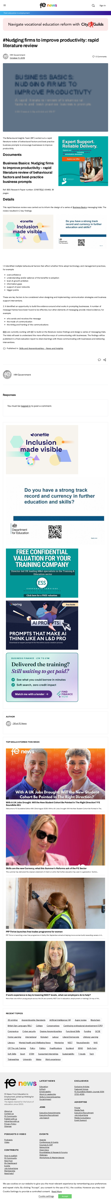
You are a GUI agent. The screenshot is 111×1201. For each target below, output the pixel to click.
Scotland (70, 1048)
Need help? (9, 1173)
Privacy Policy (10, 1124)
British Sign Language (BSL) (20, 1025)
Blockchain (95, 1020)
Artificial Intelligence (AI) (60, 1020)
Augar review (81, 1020)
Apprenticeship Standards (33, 1020)
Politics (42, 1048)
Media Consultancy (82, 1118)
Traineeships (13, 1059)
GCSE (97, 1031)
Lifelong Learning (90, 1037)
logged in (26, 405)
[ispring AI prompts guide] (42, 625)
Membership (9, 1171)
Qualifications (56, 1048)
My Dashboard (10, 1163)
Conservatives (53, 1025)
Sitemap (8, 1126)
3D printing (12, 1020)
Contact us (9, 1113)
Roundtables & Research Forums (53, 1152)
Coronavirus (13, 1031)
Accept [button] (65, 1196)
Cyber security (29, 1031)
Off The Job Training (17, 1048)
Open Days (44, 1150)
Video (6, 1142)
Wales (38, 1059)
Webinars (43, 1155)
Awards (42, 1140)
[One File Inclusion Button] (28, 247)
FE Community (10, 1116)
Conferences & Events (48, 1142)
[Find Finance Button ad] (42, 677)
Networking (44, 1147)
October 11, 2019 (17, 58)
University (27, 1059)
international (30, 1037)
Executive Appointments (49, 1113)
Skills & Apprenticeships (49, 1097)
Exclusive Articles (81, 1086)
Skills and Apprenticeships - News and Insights (41, 348)
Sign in (103, 5)
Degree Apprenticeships (51, 1031)
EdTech (42, 1089)
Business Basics (80, 207)
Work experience (53, 1059)
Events (7, 1166)
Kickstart (44, 1037)
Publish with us (10, 1119)
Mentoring (59, 1042)
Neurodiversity (83, 1042)
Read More (57, 1191)
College (39, 1025)
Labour (55, 1037)
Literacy (11, 1042)
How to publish (10, 1155)
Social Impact (45, 1099)
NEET (70, 1042)
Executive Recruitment (49, 1115)
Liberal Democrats (71, 1037)
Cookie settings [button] (46, 1196)
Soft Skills (12, 1054)
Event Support (80, 1120)
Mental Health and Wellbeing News (34, 1042)
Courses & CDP (46, 1145)
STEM (31, 1054)
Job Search (44, 1118)
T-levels (81, 1054)
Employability (45, 1091)
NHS (96, 1042)
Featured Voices (81, 1089)
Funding (87, 1031)
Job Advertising (81, 1115)
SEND (80, 1048)
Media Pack (79, 1110)
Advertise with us (11, 1121)
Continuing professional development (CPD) (83, 1025)
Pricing (77, 1107)
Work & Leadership (47, 1094)
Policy (32, 1048)
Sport (22, 1054)
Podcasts (8, 1140)
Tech (91, 1054)
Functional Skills (73, 1031)
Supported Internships (48, 1054)
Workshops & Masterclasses (51, 1157)
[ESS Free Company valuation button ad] (42, 573)
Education (43, 1086)
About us (8, 1111)
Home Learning (14, 1037)
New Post (8, 1161)
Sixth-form (92, 1048)
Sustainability (68, 1054)
